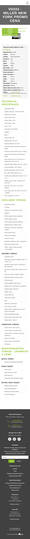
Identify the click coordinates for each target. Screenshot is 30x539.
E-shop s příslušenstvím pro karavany (15, 483)
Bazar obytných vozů (15, 487)
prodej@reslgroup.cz (16, 95)
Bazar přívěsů (15, 490)
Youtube (19, 439)
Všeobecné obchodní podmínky (15, 473)
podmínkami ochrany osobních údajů (15, 453)
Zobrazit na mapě (14, 504)
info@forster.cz (16, 426)
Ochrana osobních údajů (15, 475)
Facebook (9, 439)
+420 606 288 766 (15, 92)
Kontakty (15, 468)
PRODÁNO (10, 31)
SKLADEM (10, 29)
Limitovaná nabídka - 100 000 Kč (10, 34)
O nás (15, 471)
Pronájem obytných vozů (15, 485)
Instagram (14, 439)
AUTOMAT (10, 32)
